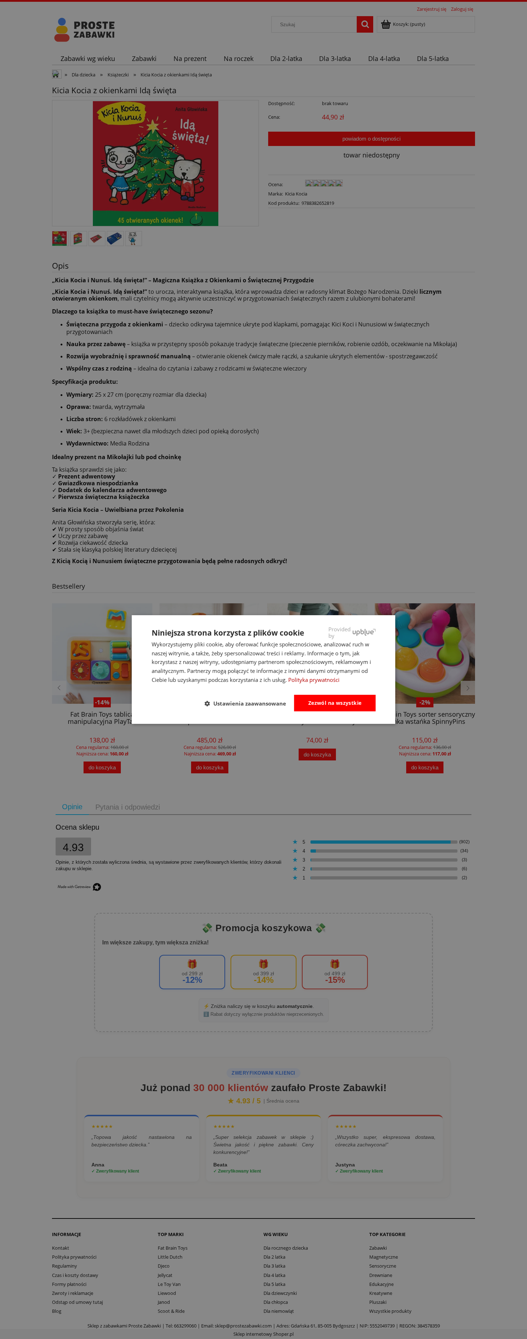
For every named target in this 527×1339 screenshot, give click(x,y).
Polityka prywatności (314, 679)
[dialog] (263, 669)
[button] (248, 703)
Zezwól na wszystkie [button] (335, 702)
